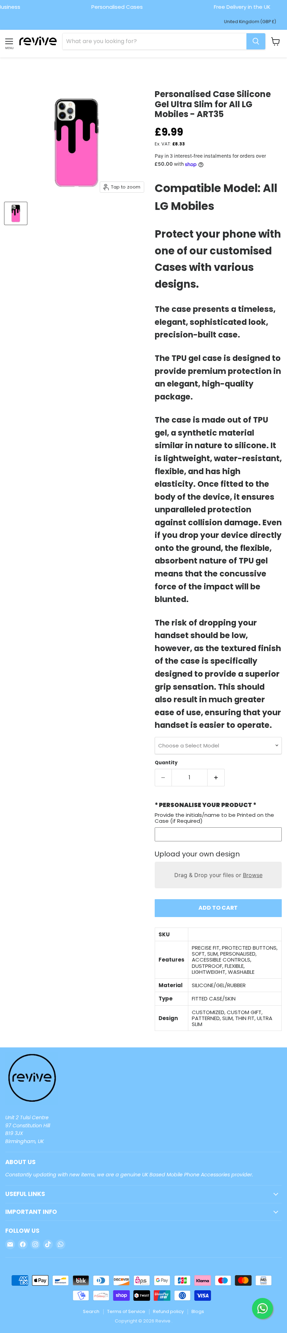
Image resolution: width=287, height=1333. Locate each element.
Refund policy (168, 1311)
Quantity (166, 762)
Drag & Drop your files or (218, 875)
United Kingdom (250, 22)
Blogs (197, 1311)
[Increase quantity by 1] (216, 777)
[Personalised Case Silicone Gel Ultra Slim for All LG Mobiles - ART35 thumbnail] (16, 213)
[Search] (255, 41)
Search (91, 1311)
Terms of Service (126, 1311)
